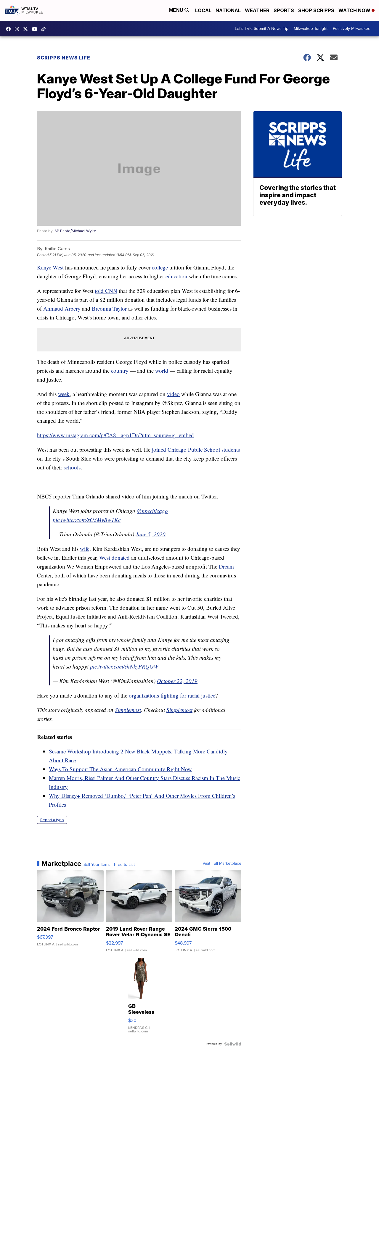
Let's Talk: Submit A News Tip (261, 28)
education (176, 276)
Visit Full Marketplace (222, 863)
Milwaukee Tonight (310, 28)
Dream (226, 566)
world (161, 370)
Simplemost (128, 710)
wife (84, 548)
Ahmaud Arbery (62, 308)
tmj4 (10, 29)
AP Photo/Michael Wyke (75, 231)
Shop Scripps (316, 10)
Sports (284, 10)
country (120, 370)
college (160, 267)
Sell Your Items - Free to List (109, 865)
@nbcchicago (152, 510)
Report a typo (52, 820)
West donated (114, 557)
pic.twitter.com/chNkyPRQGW (124, 666)
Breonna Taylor (109, 308)
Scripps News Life (63, 58)
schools (72, 467)
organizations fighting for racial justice (172, 695)
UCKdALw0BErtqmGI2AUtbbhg (36, 29)
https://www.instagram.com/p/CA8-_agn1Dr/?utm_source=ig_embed (115, 435)
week (64, 394)
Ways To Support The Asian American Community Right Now (120, 769)
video (173, 394)
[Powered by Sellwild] (232, 1044)
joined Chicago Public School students (196, 449)
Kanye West (50, 267)
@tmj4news (45, 29)
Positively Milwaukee (351, 28)
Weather (257, 10)
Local (203, 10)
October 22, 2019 (177, 681)
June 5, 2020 (151, 534)
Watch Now (355, 10)
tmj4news (18, 29)
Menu (176, 10)
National (228, 10)
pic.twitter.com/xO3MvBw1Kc (87, 519)
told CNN (106, 290)
